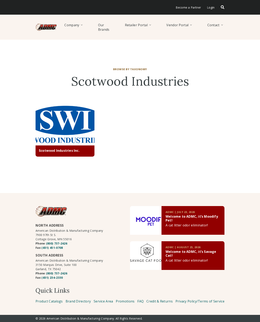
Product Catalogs (49, 301)
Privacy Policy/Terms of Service (200, 301)
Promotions (125, 301)
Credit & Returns (159, 301)
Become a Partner (188, 7)
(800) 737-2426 (56, 243)
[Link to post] (145, 220)
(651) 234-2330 (52, 277)
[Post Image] (65, 126)
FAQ (140, 301)
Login (211, 7)
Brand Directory (78, 301)
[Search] (222, 7)
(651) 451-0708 (52, 248)
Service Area (103, 301)
